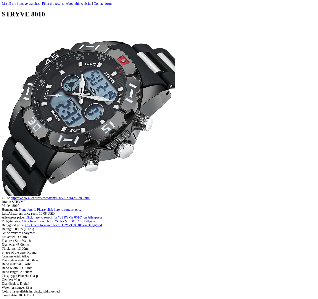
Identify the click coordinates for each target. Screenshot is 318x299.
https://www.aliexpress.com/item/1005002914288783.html (50, 198)
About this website (78, 3)
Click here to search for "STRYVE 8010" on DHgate (58, 221)
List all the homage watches (21, 3)
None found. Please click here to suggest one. (50, 209)
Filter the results (53, 3)
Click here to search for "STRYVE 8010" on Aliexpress (64, 217)
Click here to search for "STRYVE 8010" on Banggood (63, 225)
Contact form (103, 3)
